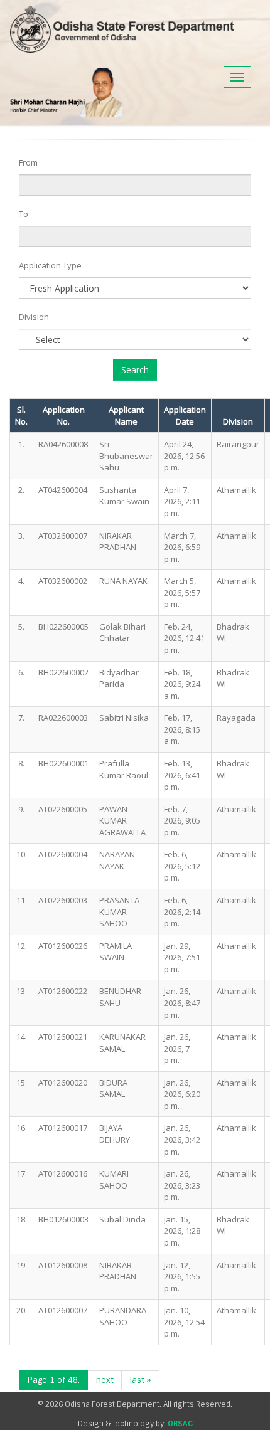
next (104, 1380)
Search (135, 370)
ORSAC (180, 1424)
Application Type (50, 265)
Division (34, 316)
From (28, 162)
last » (140, 1380)
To (23, 214)
